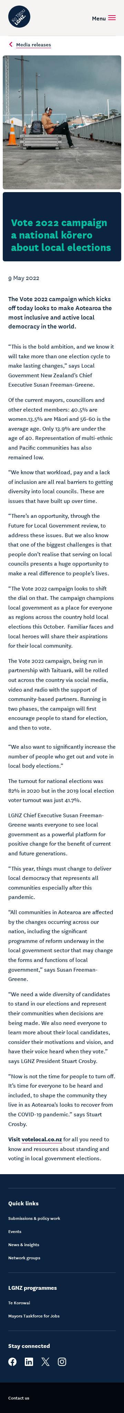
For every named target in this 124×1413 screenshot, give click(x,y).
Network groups (24, 1257)
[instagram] (62, 1364)
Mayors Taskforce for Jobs (34, 1315)
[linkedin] (29, 1364)
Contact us (18, 1397)
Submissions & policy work (34, 1218)
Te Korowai (19, 1302)
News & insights (23, 1244)
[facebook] (12, 1364)
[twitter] (45, 1364)
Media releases (33, 44)
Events (14, 1231)
